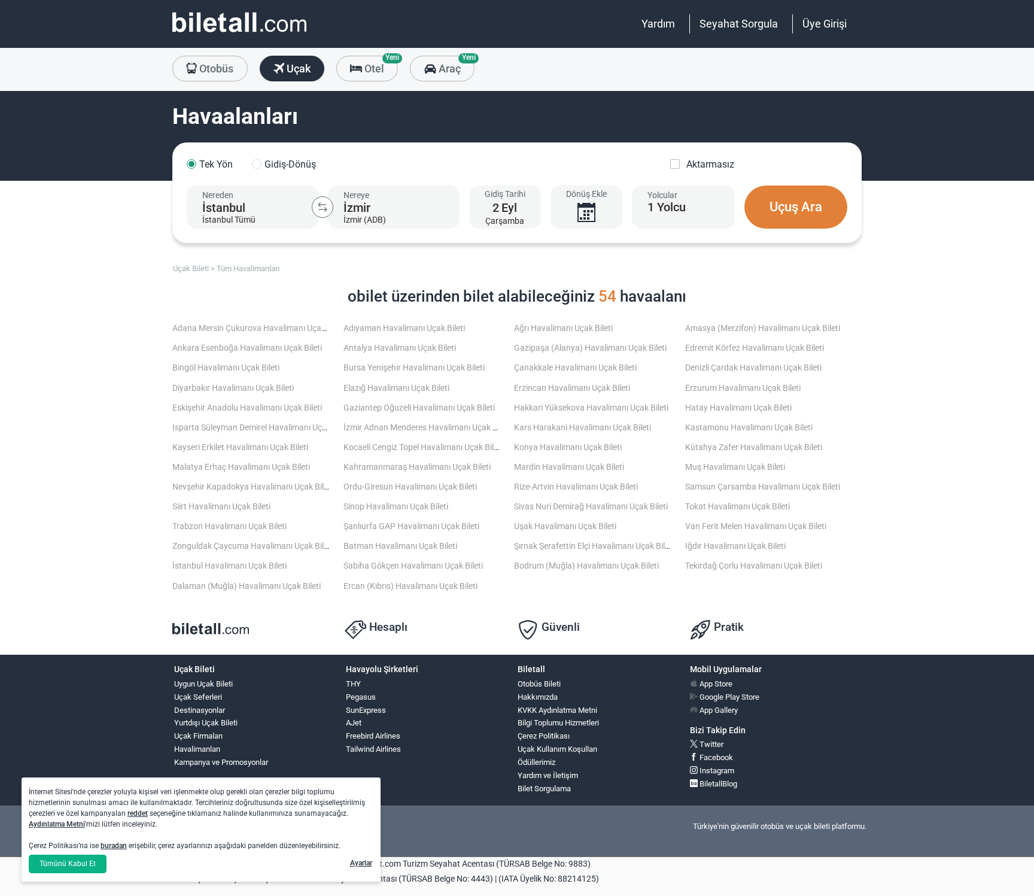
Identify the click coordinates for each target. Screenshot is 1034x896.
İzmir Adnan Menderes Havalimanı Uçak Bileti (426, 428)
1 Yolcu (666, 207)
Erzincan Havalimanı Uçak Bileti (572, 388)
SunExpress (366, 710)
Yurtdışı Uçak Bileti (206, 722)
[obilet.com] (239, 33)
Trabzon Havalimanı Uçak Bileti (229, 526)
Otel (380, 65)
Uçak (297, 68)
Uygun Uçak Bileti (203, 683)
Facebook (715, 757)
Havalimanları (197, 749)
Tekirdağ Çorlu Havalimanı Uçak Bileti (753, 566)
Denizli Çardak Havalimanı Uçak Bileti (753, 368)
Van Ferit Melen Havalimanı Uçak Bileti (755, 526)
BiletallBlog (717, 783)
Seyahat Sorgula (739, 23)
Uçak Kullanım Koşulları (557, 749)
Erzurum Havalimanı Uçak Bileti (743, 388)
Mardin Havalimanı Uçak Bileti (569, 467)
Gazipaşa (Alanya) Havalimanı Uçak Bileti (590, 348)
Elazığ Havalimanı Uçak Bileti (396, 388)
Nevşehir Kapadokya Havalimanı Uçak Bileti (252, 487)
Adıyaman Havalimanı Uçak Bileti (404, 328)
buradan (114, 846)
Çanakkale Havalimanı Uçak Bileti (575, 368)
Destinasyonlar (199, 710)
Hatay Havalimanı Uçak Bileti (738, 408)
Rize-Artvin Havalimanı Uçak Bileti (576, 487)
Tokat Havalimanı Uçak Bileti (737, 507)
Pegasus (361, 696)
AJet (353, 722)
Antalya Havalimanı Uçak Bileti (399, 348)
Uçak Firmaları (198, 735)
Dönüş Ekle (586, 194)
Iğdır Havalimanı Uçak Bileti (735, 546)
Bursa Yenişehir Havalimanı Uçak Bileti (414, 368)
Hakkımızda (538, 696)
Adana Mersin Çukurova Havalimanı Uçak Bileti (258, 328)
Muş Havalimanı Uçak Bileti (735, 467)
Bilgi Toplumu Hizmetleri (558, 722)
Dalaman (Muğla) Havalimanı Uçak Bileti (246, 586)
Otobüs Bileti (539, 683)
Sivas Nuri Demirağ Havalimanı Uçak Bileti (591, 507)
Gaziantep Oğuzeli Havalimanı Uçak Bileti (419, 408)
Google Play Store (728, 696)
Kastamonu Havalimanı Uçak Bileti (749, 428)
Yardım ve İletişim (548, 775)
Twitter (710, 744)
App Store (715, 683)
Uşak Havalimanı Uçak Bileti (565, 526)
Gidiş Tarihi (505, 194)
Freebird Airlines (373, 735)
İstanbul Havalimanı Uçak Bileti (229, 566)
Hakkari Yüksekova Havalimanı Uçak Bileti (591, 408)
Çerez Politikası (544, 735)
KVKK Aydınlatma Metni (557, 710)
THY (353, 683)
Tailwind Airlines (373, 749)
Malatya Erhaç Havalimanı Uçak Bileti (241, 467)
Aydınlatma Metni (57, 824)
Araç (455, 65)
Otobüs (215, 68)
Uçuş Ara (796, 206)
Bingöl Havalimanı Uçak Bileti (225, 368)
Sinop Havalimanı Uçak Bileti (395, 507)
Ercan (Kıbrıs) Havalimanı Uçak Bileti (410, 586)
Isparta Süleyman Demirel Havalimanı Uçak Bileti (261, 428)
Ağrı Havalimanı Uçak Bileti (563, 328)
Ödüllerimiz (536, 762)
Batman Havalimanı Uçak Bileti (400, 546)
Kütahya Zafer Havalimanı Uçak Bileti (753, 447)
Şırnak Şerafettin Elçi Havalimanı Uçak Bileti (594, 546)
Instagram (716, 770)
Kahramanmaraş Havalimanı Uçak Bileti (417, 467)
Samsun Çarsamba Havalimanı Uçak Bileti (762, 487)
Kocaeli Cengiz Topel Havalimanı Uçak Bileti (423, 447)
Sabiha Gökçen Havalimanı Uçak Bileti (413, 566)
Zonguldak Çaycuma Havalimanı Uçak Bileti (252, 546)
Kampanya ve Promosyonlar (221, 762)
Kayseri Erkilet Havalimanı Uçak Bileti (240, 447)
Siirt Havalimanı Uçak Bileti (221, 507)
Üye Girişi (824, 23)
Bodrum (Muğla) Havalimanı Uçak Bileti (586, 566)
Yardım (658, 23)
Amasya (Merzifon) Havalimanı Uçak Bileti (762, 328)
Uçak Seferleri (198, 696)
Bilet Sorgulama (544, 788)
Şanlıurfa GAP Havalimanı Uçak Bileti (411, 526)
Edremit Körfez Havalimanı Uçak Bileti (754, 348)
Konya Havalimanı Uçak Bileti (568, 447)
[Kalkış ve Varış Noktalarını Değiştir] (322, 207)
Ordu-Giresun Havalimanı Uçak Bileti (410, 487)
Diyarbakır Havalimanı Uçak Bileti (233, 388)
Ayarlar (361, 863)
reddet (137, 813)
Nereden (217, 195)
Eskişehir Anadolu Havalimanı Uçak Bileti (247, 408)
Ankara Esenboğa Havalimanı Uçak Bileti (247, 348)
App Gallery (718, 710)
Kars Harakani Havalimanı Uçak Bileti (582, 428)
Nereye (356, 195)
